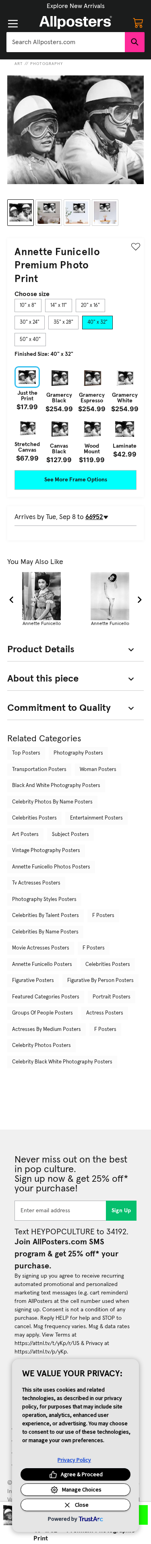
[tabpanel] (75, 414)
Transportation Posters (39, 769)
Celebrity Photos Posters (41, 1045)
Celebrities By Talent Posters (45, 915)
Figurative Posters (33, 980)
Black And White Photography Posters (56, 785)
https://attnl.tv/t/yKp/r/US (46, 1343)
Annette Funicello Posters (42, 964)
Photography (46, 64)
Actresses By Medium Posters (46, 1029)
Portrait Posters (111, 997)
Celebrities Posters (34, 818)
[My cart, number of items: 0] (138, 22)
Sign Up (121, 1210)
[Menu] (12, 23)
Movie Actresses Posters (40, 948)
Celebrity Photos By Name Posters (52, 802)
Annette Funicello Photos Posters (51, 867)
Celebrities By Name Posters (45, 932)
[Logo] (75, 22)
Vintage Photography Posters (46, 850)
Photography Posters (78, 753)
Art (18, 64)
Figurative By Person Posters (100, 980)
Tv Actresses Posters (36, 883)
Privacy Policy (74, 1459)
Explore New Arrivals (76, 6)
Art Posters (25, 834)
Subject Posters (70, 834)
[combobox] (65, 42)
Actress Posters (104, 1013)
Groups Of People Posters (42, 1013)
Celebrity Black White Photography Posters (62, 1062)
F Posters (103, 915)
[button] (76, 6)
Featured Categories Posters (45, 997)
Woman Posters (98, 769)
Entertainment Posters (96, 818)
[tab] (27, 305)
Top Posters (26, 753)
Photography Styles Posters (44, 899)
